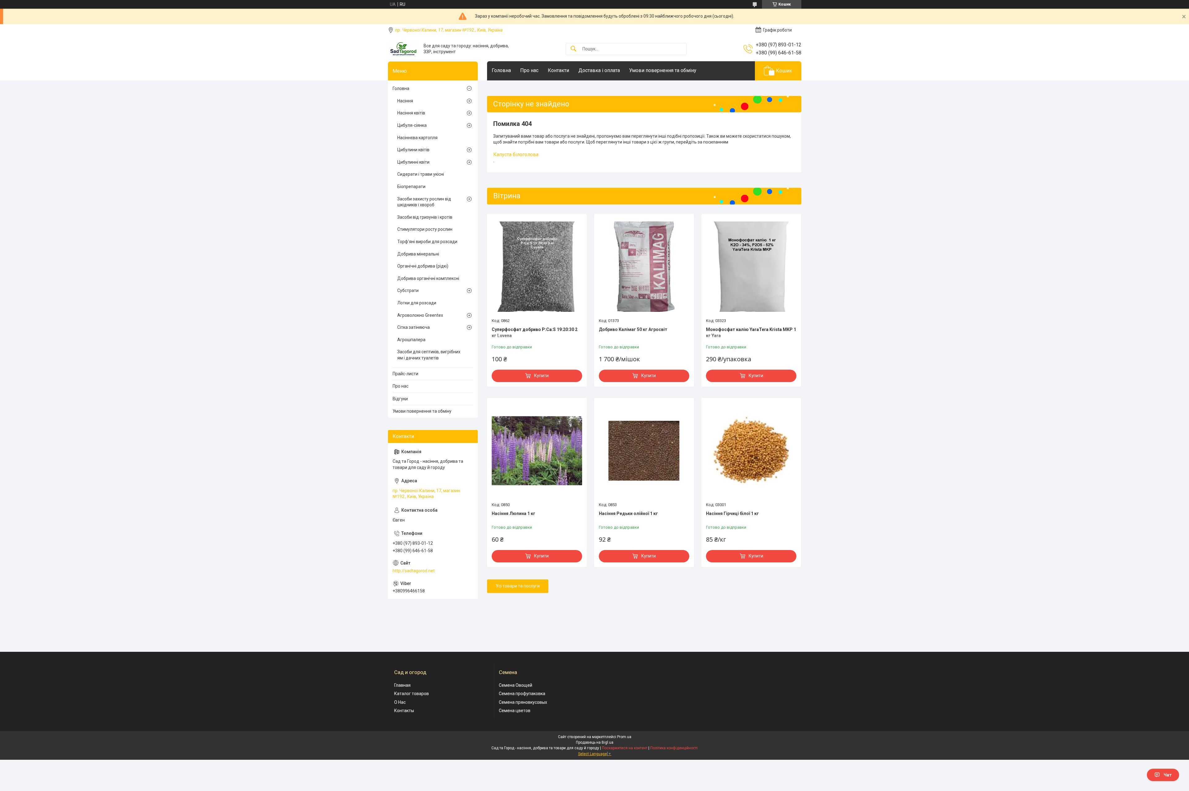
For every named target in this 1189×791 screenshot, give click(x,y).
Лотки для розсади (416, 302)
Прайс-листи (405, 373)
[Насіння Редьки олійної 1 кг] (644, 451)
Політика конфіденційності (674, 748)
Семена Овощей (515, 685)
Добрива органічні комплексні (428, 278)
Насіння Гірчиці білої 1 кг (732, 513)
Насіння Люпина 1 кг (513, 513)
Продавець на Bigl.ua (594, 742)
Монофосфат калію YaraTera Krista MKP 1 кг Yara (751, 332)
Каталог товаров (411, 693)
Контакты (404, 710)
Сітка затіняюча (413, 327)
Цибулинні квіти (413, 162)
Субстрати (408, 290)
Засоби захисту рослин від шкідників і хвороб (424, 202)
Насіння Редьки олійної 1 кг (628, 513)
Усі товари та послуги (518, 585)
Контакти (558, 70)
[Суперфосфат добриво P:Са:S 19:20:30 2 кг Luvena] (537, 266)
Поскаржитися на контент (624, 748)
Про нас (529, 70)
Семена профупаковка (522, 693)
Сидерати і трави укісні (420, 174)
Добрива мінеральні (418, 253)
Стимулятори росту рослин (424, 229)
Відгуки (400, 398)
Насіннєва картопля (417, 137)
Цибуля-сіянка (412, 125)
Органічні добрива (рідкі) (422, 266)
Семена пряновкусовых (523, 702)
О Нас (400, 702)
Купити (541, 375)
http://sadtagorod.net (414, 570)
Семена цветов (514, 710)
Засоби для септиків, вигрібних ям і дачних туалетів (428, 354)
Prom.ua (624, 737)
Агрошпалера (411, 339)
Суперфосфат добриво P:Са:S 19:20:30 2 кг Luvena (534, 332)
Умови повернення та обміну (662, 70)
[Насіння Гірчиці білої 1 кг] (751, 451)
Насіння (405, 100)
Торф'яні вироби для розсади (427, 241)
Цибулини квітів (413, 149)
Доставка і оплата (599, 70)
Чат (1168, 774)
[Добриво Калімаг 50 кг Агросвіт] (644, 266)
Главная (402, 685)
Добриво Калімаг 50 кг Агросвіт (633, 329)
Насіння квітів (411, 112)
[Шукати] (573, 49)
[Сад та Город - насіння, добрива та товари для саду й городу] (403, 49)
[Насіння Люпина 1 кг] (537, 451)
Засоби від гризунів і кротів (424, 217)
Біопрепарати (411, 186)
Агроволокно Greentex (420, 315)
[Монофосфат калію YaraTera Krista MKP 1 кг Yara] (751, 266)
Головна (501, 70)
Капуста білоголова (515, 154)
